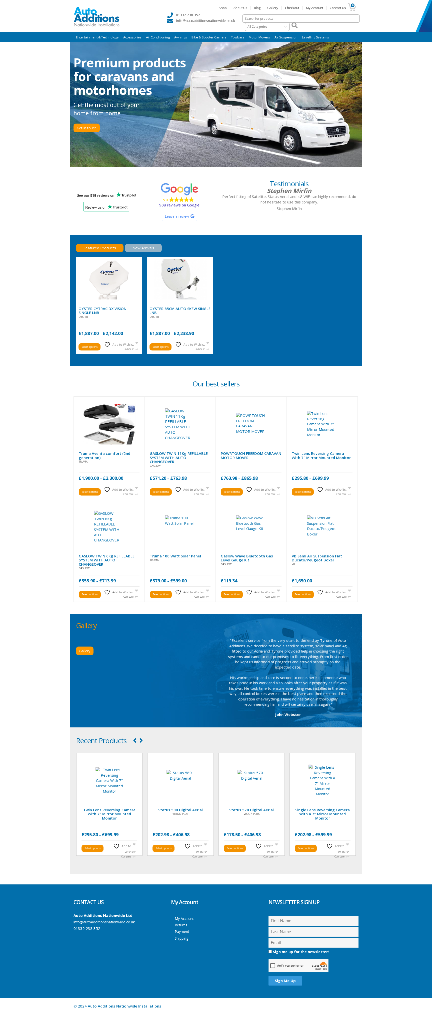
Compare (129, 349)
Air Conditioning (158, 37)
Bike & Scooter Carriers (209, 37)
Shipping (181, 938)
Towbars (237, 37)
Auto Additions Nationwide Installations (124, 1006)
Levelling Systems (315, 37)
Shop (223, 8)
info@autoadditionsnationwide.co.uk (104, 921)
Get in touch (86, 128)
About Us (240, 8)
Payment (182, 931)
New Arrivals (143, 247)
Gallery (272, 8)
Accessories (132, 37)
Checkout (292, 8)
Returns (181, 925)
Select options (90, 346)
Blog (257, 8)
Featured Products (100, 247)
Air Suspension (286, 37)
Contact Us (338, 8)
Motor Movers (259, 37)
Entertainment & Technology (97, 37)
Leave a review (177, 216)
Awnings (180, 37)
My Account (314, 8)
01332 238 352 (87, 928)
